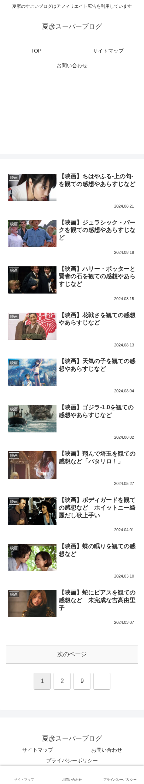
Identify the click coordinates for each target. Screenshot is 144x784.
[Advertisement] (72, 118)
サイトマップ (37, 750)
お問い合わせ (106, 750)
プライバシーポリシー (72, 760)
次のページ (72, 654)
